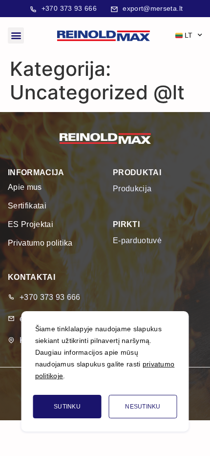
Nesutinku (143, 406)
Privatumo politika (40, 243)
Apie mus (25, 187)
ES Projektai (30, 224)
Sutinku (67, 406)
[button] (16, 35)
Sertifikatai (27, 206)
